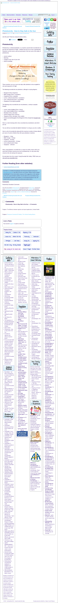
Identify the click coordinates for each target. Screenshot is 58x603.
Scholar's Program (36, 355)
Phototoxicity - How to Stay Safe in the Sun (19, 31)
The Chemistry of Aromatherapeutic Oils (49, 378)
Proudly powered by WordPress (39, 601)
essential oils (16, 189)
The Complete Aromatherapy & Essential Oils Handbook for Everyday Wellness (49, 295)
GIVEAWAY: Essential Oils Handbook (8, 492)
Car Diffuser (21, 321)
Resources (24, 14)
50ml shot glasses (22, 331)
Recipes (30, 14)
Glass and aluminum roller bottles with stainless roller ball (22, 346)
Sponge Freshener (22, 273)
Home (3, 14)
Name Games (8, 327)
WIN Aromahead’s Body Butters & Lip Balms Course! (9, 572)
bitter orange (31, 187)
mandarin (31, 189)
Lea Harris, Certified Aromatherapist (21, 33)
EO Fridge (20, 393)
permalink (4, 193)
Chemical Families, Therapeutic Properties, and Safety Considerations (9, 291)
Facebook (13, 39)
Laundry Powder (21, 282)
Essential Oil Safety (49, 277)
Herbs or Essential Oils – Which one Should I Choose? (9, 381)
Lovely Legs (20, 263)
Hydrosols (47, 515)
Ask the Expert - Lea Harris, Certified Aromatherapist (36, 302)
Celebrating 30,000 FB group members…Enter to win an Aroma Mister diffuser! (9, 475)
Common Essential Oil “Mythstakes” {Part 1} (36, 310)
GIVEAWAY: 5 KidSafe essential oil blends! (9, 481)
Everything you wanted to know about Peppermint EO (9, 399)
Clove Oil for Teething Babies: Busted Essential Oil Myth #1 (36, 281)
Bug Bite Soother (22, 261)
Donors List (34, 398)
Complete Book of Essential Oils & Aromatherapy (49, 345)
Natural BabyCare (49, 476)
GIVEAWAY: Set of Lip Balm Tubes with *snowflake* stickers (9, 433)
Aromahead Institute (7, 172)
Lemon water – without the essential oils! (22, 258)
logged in (12, 223)
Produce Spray (21, 264)
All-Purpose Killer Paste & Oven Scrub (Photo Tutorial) (22, 278)
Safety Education (16, 187)
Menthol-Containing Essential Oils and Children (9, 325)
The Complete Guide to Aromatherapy (48, 361)
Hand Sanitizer (21, 284)
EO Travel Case (21, 394)
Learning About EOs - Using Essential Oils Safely (16, 601)
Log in (52, 14)
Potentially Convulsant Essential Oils (9, 356)
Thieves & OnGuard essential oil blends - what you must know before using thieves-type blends (9, 350)
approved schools (34, 486)
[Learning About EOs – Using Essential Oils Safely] (29, 7)
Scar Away (20, 272)
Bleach (19, 281)
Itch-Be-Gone (21, 299)
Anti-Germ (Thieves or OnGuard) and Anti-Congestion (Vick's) (23, 287)
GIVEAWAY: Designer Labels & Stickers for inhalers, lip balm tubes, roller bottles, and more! (9, 508)
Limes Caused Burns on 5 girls (11, 166)
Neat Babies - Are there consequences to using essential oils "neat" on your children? (9, 375)
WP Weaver (52, 601)
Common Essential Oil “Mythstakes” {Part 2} (36, 314)
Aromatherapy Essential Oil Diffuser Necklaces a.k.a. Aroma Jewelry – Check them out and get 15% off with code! (9, 499)
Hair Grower (20, 275)
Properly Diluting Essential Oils (33, 26)
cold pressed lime (9, 189)
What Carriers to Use (9, 287)
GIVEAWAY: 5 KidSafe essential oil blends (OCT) (9, 445)
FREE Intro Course (36, 342)
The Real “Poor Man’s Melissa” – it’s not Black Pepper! (9, 410)
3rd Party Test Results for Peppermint (35, 395)
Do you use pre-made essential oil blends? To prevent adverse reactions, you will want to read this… (9, 342)
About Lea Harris (11, 14)
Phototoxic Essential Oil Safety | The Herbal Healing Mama (21, 214)
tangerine (13, 191)
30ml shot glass (23, 336)
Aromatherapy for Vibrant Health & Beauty (49, 351)
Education (18, 14)
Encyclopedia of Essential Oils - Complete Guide (49, 324)
